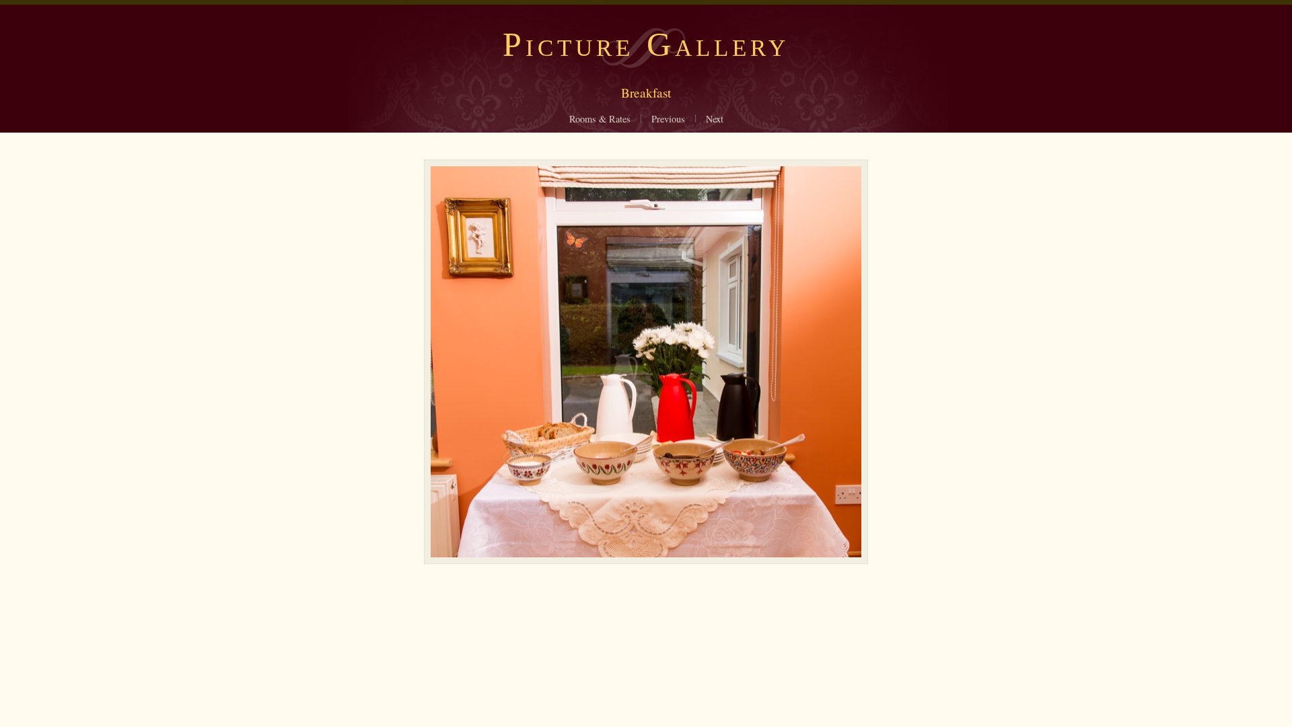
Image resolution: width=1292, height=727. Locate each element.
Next (714, 118)
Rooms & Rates (600, 118)
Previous (668, 118)
